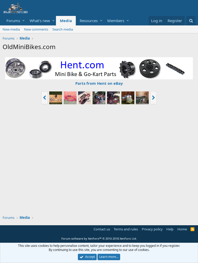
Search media (62, 29)
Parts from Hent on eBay (99, 83)
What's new (40, 20)
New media (11, 29)
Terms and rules (126, 229)
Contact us (102, 229)
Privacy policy (152, 229)
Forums (13, 20)
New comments (36, 29)
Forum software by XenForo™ (99, 238)
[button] (23, 20)
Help (170, 229)
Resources (89, 20)
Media (66, 20)
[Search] (190, 20)
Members (115, 20)
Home (182, 229)
